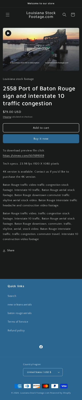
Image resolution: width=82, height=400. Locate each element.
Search (12, 296)
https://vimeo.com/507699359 (23, 155)
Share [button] (10, 250)
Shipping (7, 117)
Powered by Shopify (60, 393)
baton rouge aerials (19, 313)
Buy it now (41, 138)
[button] (7, 14)
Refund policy (16, 330)
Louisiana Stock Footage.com (35, 393)
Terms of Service (18, 321)
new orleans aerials (20, 304)
